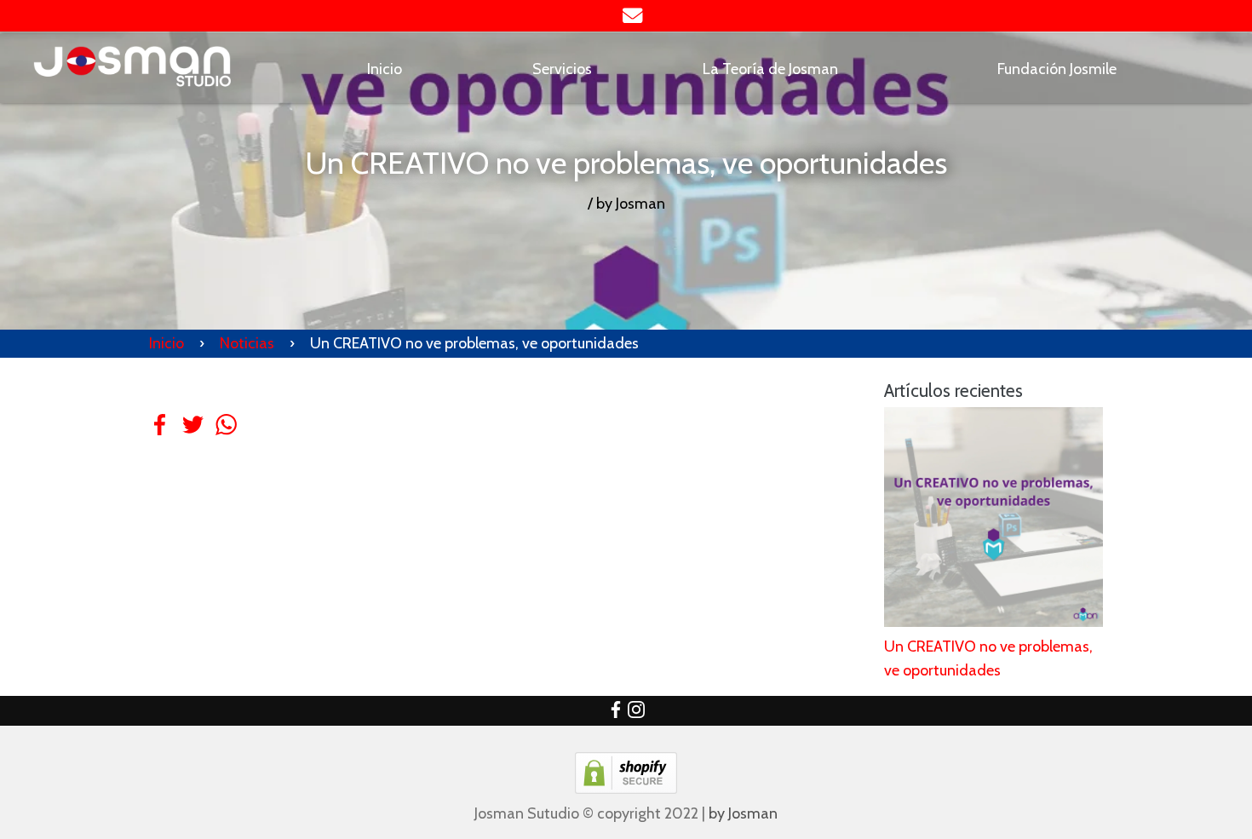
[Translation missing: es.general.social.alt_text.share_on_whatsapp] (226, 438)
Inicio (384, 69)
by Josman (743, 813)
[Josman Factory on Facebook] (615, 713)
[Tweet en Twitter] (193, 438)
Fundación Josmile (1057, 69)
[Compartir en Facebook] (159, 438)
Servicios (562, 69)
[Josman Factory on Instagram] (636, 713)
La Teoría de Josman (770, 69)
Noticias (247, 343)
